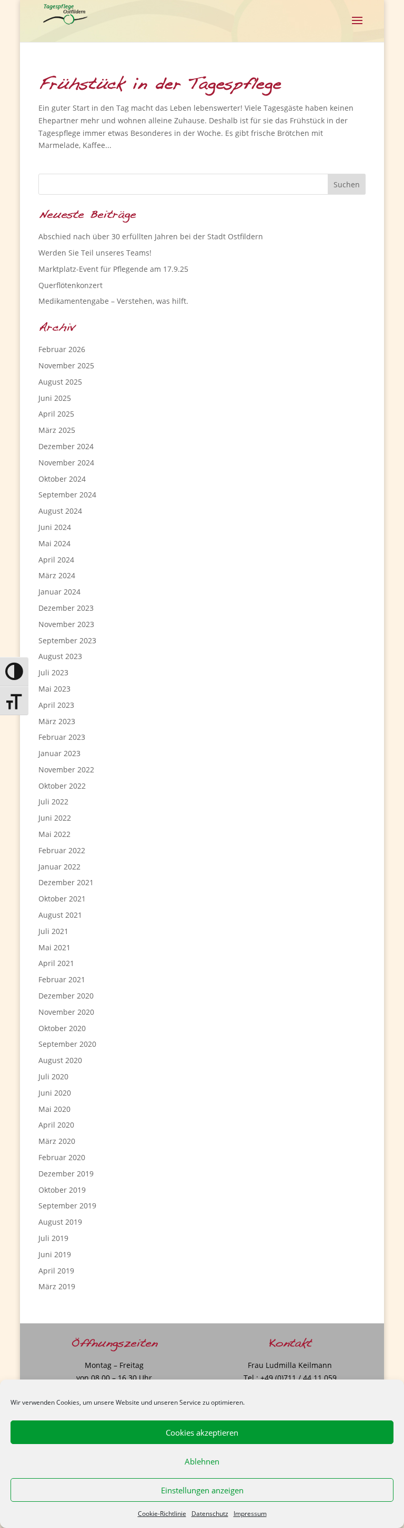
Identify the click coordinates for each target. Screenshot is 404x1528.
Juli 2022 (53, 802)
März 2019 (56, 1286)
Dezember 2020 (66, 996)
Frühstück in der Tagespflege (159, 84)
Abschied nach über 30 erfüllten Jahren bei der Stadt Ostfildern (150, 236)
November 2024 (66, 463)
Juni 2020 (54, 1093)
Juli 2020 (53, 1076)
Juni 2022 (54, 818)
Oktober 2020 (62, 1028)
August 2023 (60, 656)
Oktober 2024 (62, 479)
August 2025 (60, 382)
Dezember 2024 (66, 446)
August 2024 (60, 511)
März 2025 (56, 430)
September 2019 (67, 1206)
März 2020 (56, 1141)
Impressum (250, 1513)
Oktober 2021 (62, 899)
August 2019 (60, 1222)
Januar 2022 (59, 867)
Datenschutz (209, 1513)
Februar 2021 (61, 979)
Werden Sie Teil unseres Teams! (95, 253)
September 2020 (67, 1044)
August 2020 (60, 1060)
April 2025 (56, 414)
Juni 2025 (54, 398)
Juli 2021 (53, 931)
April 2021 (56, 963)
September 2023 (67, 640)
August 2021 (60, 915)
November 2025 (66, 365)
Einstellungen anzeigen (202, 1490)
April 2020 (56, 1125)
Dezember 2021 (66, 882)
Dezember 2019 (66, 1174)
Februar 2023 (61, 737)
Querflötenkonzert (70, 285)
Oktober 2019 (62, 1190)
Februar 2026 (61, 349)
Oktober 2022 (62, 786)
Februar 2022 (61, 850)
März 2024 (56, 575)
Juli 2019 (53, 1238)
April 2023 (56, 705)
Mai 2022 (54, 834)
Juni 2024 (54, 527)
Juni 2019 (54, 1254)
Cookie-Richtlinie (162, 1513)
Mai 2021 (54, 947)
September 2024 (67, 495)
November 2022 (66, 769)
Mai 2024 (54, 543)
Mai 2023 (54, 689)
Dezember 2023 (66, 608)
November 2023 (66, 624)
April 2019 (56, 1271)
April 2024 (56, 560)
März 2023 (56, 721)
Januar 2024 (59, 592)
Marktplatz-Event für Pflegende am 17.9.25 (113, 269)
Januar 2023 (59, 753)
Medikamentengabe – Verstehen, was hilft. (113, 301)
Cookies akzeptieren (202, 1432)
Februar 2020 (61, 1157)
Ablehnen (202, 1461)
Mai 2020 (54, 1109)
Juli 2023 (53, 672)
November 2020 (66, 1012)
